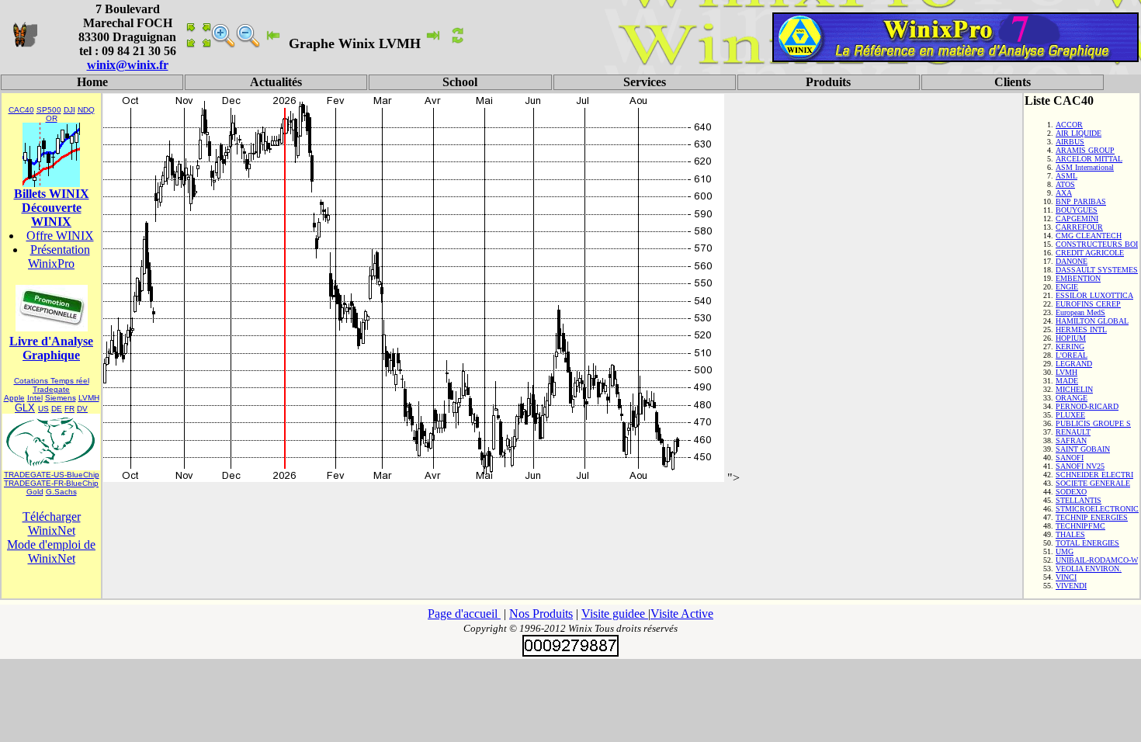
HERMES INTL (1081, 329)
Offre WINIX (60, 235)
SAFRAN (1071, 440)
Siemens (60, 398)
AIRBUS (1070, 141)
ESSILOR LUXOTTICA (1094, 295)
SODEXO (1071, 491)
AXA (1064, 193)
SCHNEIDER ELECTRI (1094, 474)
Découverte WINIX (52, 214)
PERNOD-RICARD (1087, 406)
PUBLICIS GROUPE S (1093, 423)
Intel (35, 398)
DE (56, 408)
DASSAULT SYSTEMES (1097, 269)
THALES (1070, 534)
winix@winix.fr (127, 64)
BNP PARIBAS (1081, 201)
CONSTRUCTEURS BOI (1097, 244)
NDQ (86, 110)
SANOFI (1070, 457)
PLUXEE (1070, 415)
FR (69, 408)
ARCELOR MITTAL (1089, 158)
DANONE (1071, 261)
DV (82, 408)
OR (51, 118)
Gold (34, 491)
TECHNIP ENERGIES (1092, 517)
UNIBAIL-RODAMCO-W (1097, 560)
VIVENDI (1071, 585)
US (43, 408)
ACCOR (1069, 124)
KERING (1070, 346)
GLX (25, 408)
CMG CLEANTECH (1089, 235)
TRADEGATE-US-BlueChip (51, 474)
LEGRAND (1074, 363)
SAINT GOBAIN (1083, 449)
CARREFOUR (1079, 227)
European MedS (1080, 312)
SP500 (48, 110)
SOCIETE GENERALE (1093, 483)
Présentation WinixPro (59, 256)
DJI (69, 110)
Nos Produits (541, 613)
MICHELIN (1074, 389)
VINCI (1066, 577)
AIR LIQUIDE (1078, 133)
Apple (14, 398)
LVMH (88, 398)
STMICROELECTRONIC (1097, 508)
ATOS (1065, 184)
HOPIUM (1071, 338)
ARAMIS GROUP (1085, 150)
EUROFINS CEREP (1088, 304)
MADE (1067, 380)
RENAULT (1073, 432)
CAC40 (21, 110)
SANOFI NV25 (1080, 466)
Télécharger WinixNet (52, 523)
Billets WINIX (51, 193)
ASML (1066, 176)
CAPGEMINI (1077, 218)
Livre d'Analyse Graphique (51, 348)
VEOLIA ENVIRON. (1089, 568)
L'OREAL (1071, 355)
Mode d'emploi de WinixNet (51, 551)
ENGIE (1067, 287)
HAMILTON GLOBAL (1092, 321)
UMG (1064, 551)
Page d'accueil (464, 613)
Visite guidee (614, 613)
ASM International (1085, 167)
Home (92, 81)
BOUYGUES (1077, 210)
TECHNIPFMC (1080, 526)
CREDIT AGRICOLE (1090, 252)
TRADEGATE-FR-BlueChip (51, 483)
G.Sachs (61, 491)
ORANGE (1071, 398)
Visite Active (681, 613)
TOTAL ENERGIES (1087, 543)
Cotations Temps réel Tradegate (51, 385)
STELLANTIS (1078, 500)
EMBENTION (1078, 278)
